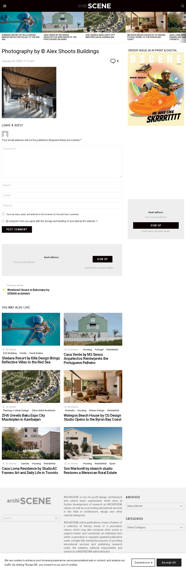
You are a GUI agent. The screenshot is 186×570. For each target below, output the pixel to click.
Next (184, 27)
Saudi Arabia (36, 353)
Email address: (51, 257)
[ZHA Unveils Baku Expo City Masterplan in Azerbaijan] (105, 22)
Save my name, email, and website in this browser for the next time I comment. (43, 214)
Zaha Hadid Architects (43, 410)
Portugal (99, 349)
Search (56, 519)
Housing (87, 349)
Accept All (169, 562)
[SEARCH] (182, 6)
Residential (112, 349)
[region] (93, 561)
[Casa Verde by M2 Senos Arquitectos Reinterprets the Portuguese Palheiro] (63, 22)
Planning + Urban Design (16, 410)
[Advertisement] (156, 164)
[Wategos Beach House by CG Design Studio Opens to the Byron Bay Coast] (146, 22)
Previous (2, 27)
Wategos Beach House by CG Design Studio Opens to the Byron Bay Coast (146, 37)
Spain (112, 463)
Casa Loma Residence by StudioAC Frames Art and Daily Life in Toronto (30, 470)
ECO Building (10, 353)
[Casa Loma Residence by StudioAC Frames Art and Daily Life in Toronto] (31, 443)
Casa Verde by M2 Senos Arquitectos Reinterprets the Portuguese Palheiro (60, 37)
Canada (25, 463)
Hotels (23, 353)
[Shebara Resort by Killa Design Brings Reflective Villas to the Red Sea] (21, 22)
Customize (142, 562)
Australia (69, 410)
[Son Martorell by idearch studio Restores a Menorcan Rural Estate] (93, 443)
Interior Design (96, 410)
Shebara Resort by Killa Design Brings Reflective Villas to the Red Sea (21, 37)
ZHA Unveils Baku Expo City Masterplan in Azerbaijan (100, 36)
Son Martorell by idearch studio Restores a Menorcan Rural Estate (90, 470)
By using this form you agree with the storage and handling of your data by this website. (52, 221)
